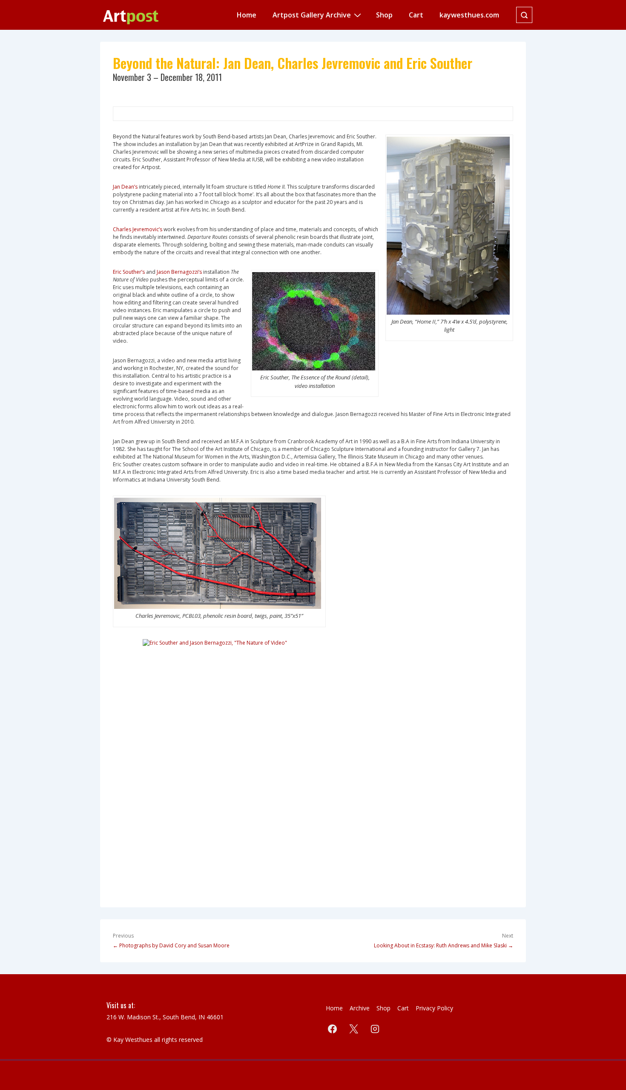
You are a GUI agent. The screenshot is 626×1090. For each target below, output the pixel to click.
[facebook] (332, 1029)
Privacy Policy (434, 1008)
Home (246, 15)
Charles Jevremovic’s (137, 229)
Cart (416, 15)
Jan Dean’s (125, 186)
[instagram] (375, 1029)
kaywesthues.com (469, 15)
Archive (360, 1008)
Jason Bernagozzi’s (179, 271)
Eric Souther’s (129, 271)
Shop (384, 15)
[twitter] (354, 1029)
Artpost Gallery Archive (312, 15)
